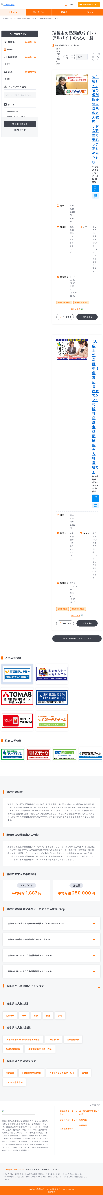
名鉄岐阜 (10, 1015)
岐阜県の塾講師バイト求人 (28, 19)
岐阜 (24, 1015)
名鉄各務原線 (73, 1039)
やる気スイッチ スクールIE (61, 1072)
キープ (71, 4)
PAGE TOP (96, 1105)
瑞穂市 (10, 49)
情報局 (64, 12)
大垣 (60, 1015)
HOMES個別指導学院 (31, 1072)
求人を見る (87, 317)
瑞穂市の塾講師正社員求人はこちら (76, 638)
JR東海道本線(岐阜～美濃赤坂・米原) (23, 1039)
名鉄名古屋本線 (13, 1049)
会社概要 (83, 1125)
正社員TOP (38, 12)
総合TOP (13, 12)
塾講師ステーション (15, 1169)
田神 (48, 1015)
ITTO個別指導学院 (14, 1082)
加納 (36, 1015)
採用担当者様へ (67, 1128)
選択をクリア (20, 130)
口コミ (90, 12)
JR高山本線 (53, 1039)
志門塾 (85, 1072)
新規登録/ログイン (90, 4)
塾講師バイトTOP (9, 19)
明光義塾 (10, 1072)
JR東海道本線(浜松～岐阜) (40, 1049)
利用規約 (83, 1119)
